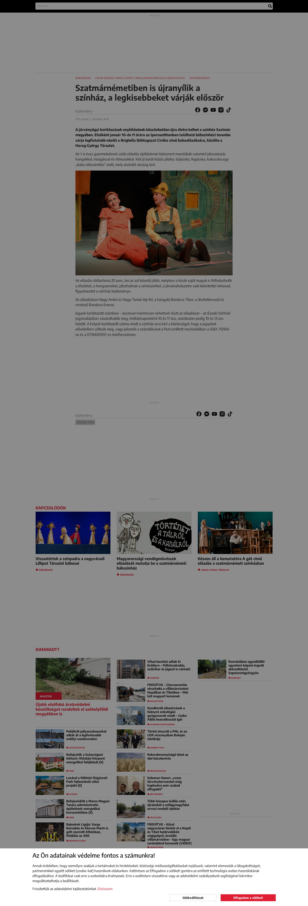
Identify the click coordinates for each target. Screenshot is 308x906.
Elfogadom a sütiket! (248, 898)
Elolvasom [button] (105, 889)
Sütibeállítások (192, 898)
